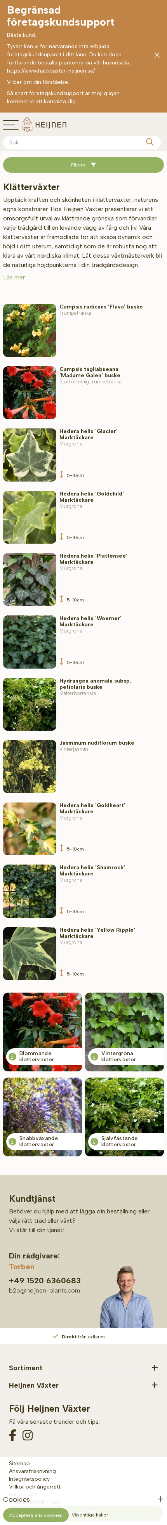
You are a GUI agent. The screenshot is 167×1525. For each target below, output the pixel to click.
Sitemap (19, 1463)
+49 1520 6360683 (45, 1280)
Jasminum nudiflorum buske (96, 746)
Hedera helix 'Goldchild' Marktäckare (91, 500)
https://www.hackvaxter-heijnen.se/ (51, 71)
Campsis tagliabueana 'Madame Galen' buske (90, 375)
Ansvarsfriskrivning (32, 1471)
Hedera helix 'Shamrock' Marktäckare (92, 874)
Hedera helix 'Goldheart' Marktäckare (92, 811)
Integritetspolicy (29, 1479)
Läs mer (14, 277)
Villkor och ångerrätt (35, 1486)
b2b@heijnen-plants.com (44, 1290)
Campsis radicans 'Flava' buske (101, 310)
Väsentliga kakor (90, 1515)
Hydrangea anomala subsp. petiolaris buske (95, 687)
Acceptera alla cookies (36, 1515)
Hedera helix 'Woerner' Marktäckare (90, 624)
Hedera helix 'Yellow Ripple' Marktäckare (97, 936)
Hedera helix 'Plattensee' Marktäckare (93, 562)
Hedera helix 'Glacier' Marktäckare (88, 437)
